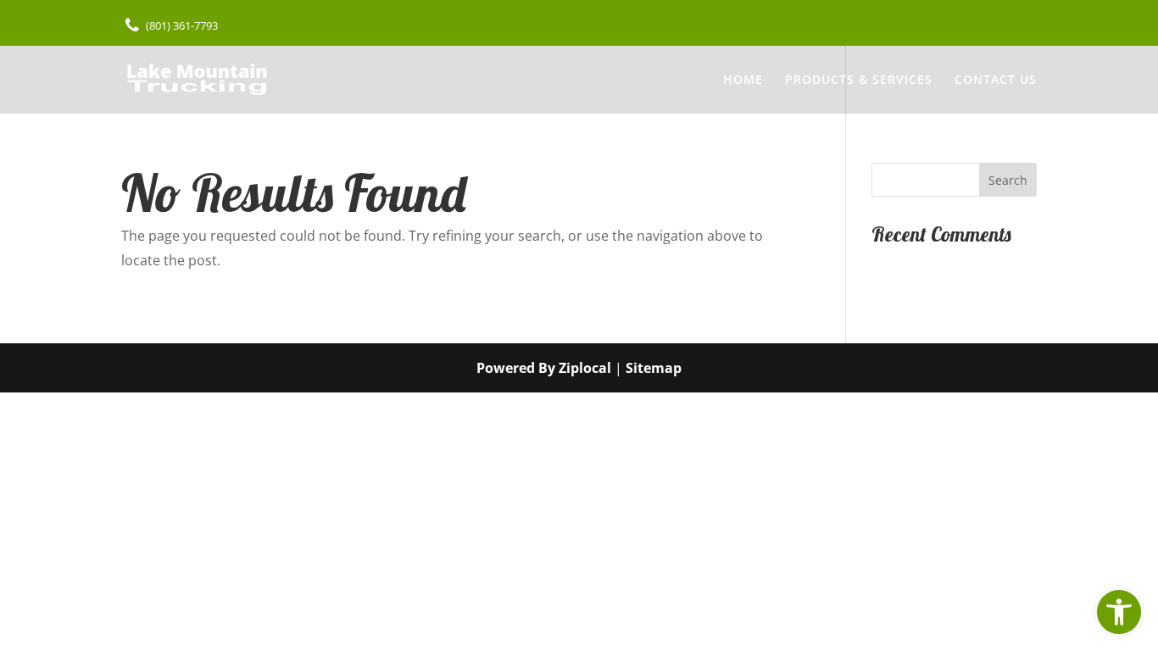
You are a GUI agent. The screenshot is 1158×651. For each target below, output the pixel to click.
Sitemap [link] (654, 368)
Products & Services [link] (859, 80)
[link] (1119, 612)
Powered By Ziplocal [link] (543, 368)
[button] (1008, 180)
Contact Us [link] (996, 80)
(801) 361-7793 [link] (182, 25)
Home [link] (743, 80)
